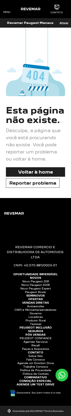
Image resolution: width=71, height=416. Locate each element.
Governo (36, 313)
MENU (6, 12)
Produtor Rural (35, 320)
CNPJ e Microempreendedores (35, 309)
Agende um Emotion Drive (35, 363)
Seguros (35, 331)
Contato (56, 12)
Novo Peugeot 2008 (35, 284)
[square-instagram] (35, 231)
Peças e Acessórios (35, 348)
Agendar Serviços (35, 341)
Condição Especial (35, 380)
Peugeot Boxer (35, 292)
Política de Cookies (35, 373)
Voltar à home (35, 172)
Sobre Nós (35, 356)
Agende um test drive (35, 384)
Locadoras (35, 316)
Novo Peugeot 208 (35, 281)
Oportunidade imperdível (35, 274)
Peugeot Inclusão (36, 327)
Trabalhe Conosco (35, 366)
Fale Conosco (35, 359)
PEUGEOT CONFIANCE (36, 338)
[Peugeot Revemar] (30, 9)
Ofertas (35, 299)
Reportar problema (32, 183)
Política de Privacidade (35, 370)
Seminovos (35, 295)
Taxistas (35, 324)
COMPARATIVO (35, 377)
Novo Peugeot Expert (35, 288)
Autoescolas (35, 306)
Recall (35, 345)
